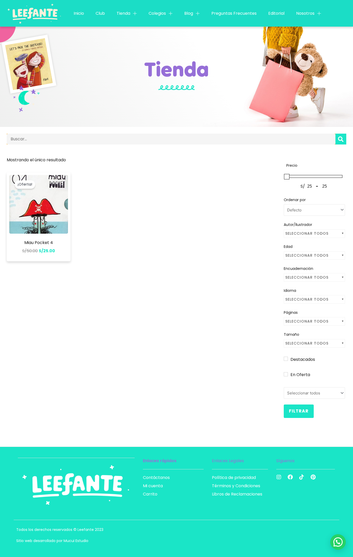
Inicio (79, 13)
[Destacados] (286, 359)
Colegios (157, 13)
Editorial (276, 13)
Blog (188, 13)
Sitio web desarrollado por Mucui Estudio (52, 540)
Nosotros (305, 13)
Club (100, 13)
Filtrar (299, 411)
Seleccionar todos (306, 233)
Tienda (123, 13)
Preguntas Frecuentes (234, 13)
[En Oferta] (286, 374)
